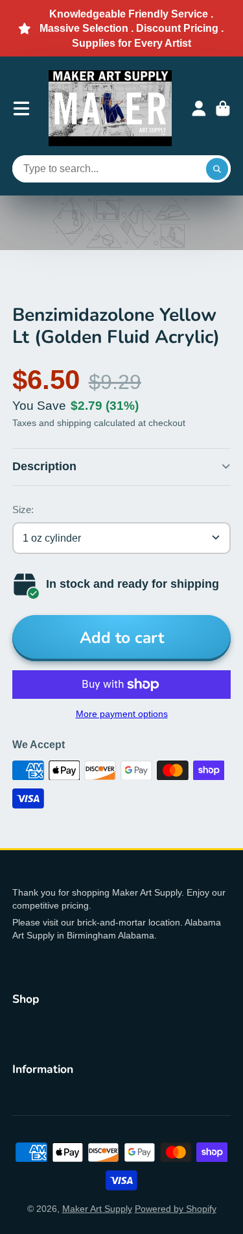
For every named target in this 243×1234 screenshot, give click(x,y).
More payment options (122, 714)
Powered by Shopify (175, 1208)
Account (199, 108)
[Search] (217, 169)
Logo (110, 108)
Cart (223, 108)
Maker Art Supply (97, 1208)
